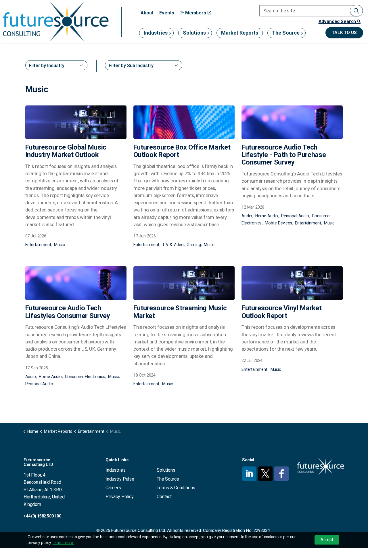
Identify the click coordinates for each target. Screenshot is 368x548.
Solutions (194, 33)
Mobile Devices (278, 223)
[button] (356, 10)
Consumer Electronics (85, 376)
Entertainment (38, 244)
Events (166, 13)
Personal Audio (295, 215)
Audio (246, 215)
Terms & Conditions (176, 487)
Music (59, 244)
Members (195, 13)
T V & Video (172, 244)
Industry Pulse (120, 479)
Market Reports (239, 33)
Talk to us (344, 32)
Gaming (194, 244)
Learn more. (63, 542)
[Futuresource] (55, 21)
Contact (164, 496)
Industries (156, 33)
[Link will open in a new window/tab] (249, 473)
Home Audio (266, 215)
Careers (113, 487)
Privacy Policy (120, 496)
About (147, 13)
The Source (286, 33)
